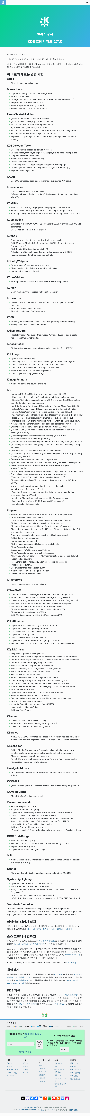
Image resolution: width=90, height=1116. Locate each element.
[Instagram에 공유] (67, 1097)
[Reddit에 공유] (45, 1097)
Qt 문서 (25, 1066)
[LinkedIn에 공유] (40, 1097)
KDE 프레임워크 (12, 1069)
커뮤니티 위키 (59, 1063)
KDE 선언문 (74, 1076)
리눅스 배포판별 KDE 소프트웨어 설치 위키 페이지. (49, 929)
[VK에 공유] (62, 1097)
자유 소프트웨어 (72, 995)
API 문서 (26, 1063)
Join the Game (58, 1004)
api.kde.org (71, 962)
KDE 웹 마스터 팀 (30, 1107)
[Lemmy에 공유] (49, 1097)
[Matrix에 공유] (23, 1097)
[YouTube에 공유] (54, 1097)
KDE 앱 (9, 1066)
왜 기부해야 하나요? (32, 1035)
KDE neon (10, 1076)
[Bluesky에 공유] (32, 1097)
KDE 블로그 (43, 1068)
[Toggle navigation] (87, 2)
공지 (40, 1065)
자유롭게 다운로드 (47, 941)
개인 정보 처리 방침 (60, 1079)
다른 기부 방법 (25, 1052)
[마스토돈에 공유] (27, 1097)
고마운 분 (42, 1081)
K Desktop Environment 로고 (31, 1110)
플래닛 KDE (43, 1072)
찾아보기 (64, 1049)
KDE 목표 (26, 1069)
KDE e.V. (73, 1066)
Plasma (9, 1063)
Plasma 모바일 (12, 1073)
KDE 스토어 (74, 1063)
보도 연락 (42, 1075)
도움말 (56, 1066)
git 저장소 (58, 974)
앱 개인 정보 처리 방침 (60, 1085)
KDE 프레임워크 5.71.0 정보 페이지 (29, 944)
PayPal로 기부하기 (39, 1044)
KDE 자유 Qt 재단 (76, 1069)
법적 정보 (74, 1110)
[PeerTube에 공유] (58, 1097)
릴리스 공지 (45, 34)
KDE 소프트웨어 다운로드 (60, 1071)
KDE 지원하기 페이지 (27, 1004)
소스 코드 (26, 1073)
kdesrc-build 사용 (73, 955)
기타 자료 (42, 1078)
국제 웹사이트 (75, 1079)
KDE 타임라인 (75, 1073)
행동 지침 (57, 1075)
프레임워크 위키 (23, 980)
